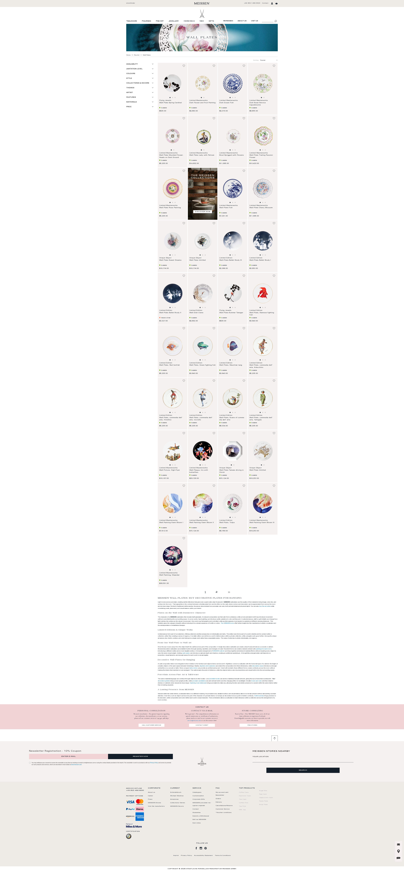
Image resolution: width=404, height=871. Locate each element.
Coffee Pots (243, 802)
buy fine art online (265, 606)
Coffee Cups (244, 792)
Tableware (131, 21)
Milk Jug (242, 809)
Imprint (176, 855)
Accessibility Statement (203, 855)
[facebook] (197, 848)
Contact (265, 3)
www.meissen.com (76, 764)
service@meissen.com (194, 720)
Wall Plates (147, 55)
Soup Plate (263, 804)
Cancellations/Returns (224, 805)
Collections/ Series (177, 802)
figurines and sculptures (207, 666)
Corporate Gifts (199, 799)
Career (150, 795)
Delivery (219, 802)
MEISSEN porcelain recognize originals (202, 804)
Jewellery (174, 21)
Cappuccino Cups (266, 797)
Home (128, 55)
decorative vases (257, 666)
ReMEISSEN (228, 21)
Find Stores (252, 725)
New (202, 21)
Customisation (198, 795)
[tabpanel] (173, 83)
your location (260, 756)
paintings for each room (263, 649)
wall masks (186, 653)
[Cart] (276, 3)
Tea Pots (242, 806)
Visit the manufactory (156, 806)
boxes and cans (256, 681)
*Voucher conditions (224, 812)
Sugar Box (263, 790)
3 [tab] (175, 97)
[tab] (140, 65)
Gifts (211, 21)
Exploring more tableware (198, 683)
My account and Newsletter (222, 794)
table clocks (193, 668)
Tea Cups (242, 799)
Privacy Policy (154, 762)
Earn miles (197, 823)
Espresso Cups (245, 795)
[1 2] (202, 83)
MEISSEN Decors (177, 806)
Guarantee (197, 812)
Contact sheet (202, 725)
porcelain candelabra (198, 681)
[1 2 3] (172, 83)
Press (150, 799)
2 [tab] (172, 97)
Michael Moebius (177, 795)
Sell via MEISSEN (199, 819)
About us (242, 21)
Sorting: (256, 60)
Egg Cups (263, 794)
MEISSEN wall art (218, 651)
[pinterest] (206, 848)
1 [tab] (170, 97)
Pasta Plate (263, 801)
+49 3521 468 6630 (252, 3)
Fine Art (160, 21)
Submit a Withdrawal (201, 816)
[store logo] (202, 3)
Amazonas (174, 799)
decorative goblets (164, 681)
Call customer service (151, 725)
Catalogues (197, 792)
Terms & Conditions (223, 855)
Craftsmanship (259, 696)
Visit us (254, 21)
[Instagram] (202, 848)
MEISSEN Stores (154, 802)
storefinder (130, 3)
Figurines (146, 21)
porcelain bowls (214, 678)
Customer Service (223, 809)
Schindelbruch (175, 792)
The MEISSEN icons (227, 623)
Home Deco (189, 21)
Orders (218, 798)
